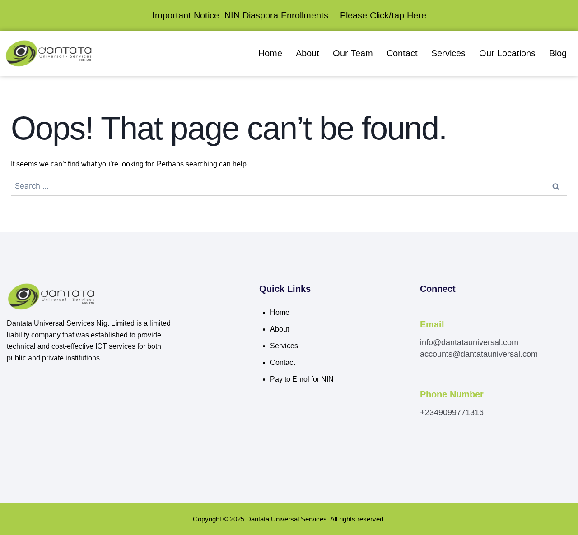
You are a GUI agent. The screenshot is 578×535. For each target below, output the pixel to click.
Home (270, 53)
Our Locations (507, 53)
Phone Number (452, 394)
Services (448, 53)
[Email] (425, 312)
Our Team (353, 53)
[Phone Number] (425, 382)
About (307, 53)
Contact (402, 53)
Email (432, 324)
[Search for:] (289, 186)
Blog (558, 53)
